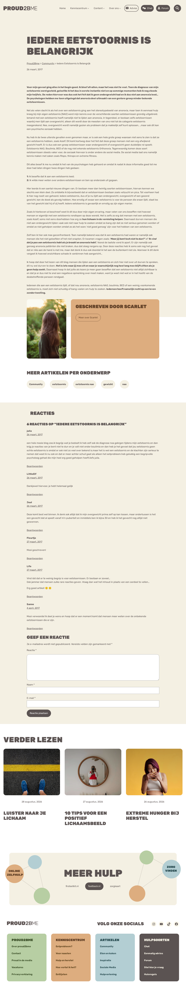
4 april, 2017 (33, 608)
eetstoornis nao (85, 384)
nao (124, 384)
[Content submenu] (104, 8)
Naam (31, 684)
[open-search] (177, 8)
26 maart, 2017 (35, 434)
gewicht (108, 384)
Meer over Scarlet (88, 317)
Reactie (31, 650)
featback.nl (94, 886)
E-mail (31, 698)
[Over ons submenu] (120, 8)
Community (36, 384)
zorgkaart (115, 886)
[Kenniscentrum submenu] (88, 8)
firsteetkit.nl (72, 886)
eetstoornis (59, 384)
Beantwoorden (35, 466)
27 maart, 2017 (34, 541)
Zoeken (115, 17)
